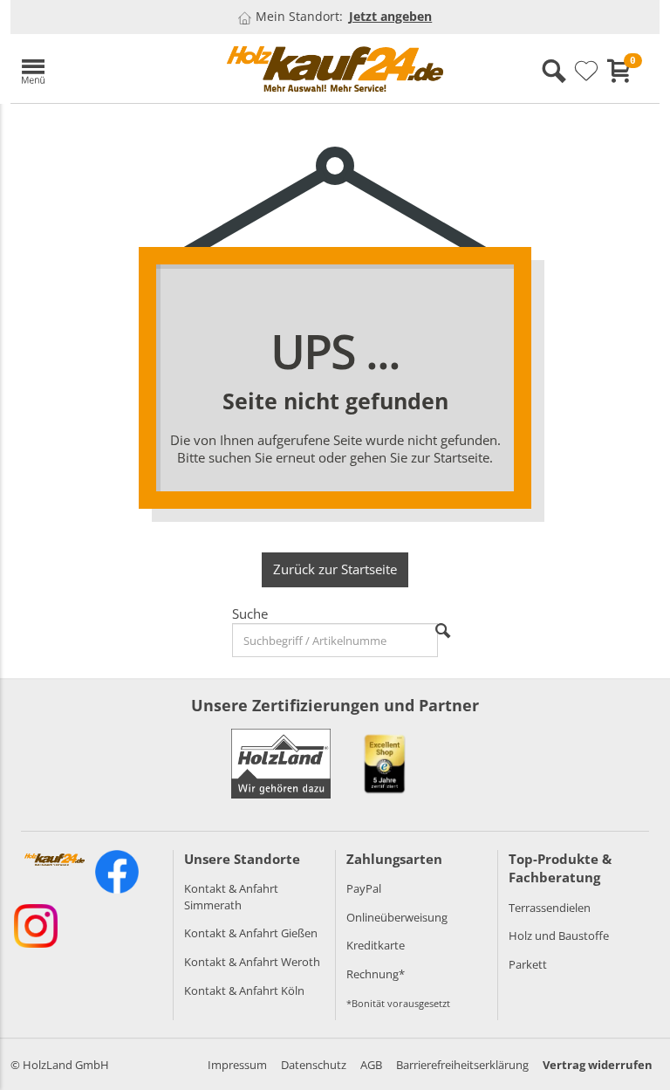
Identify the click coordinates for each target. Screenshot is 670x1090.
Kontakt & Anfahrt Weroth (252, 962)
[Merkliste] (586, 71)
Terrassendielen (550, 907)
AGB (371, 1065)
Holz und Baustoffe (559, 935)
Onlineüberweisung (397, 917)
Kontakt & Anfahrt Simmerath (231, 897)
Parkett (528, 964)
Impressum (237, 1065)
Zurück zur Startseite (335, 569)
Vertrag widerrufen (598, 1065)
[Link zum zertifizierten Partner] (385, 764)
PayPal (363, 888)
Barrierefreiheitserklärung (462, 1065)
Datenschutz (313, 1065)
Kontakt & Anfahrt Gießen (251, 933)
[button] (111, 68)
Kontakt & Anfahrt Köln (244, 990)
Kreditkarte (375, 945)
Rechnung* (375, 974)
